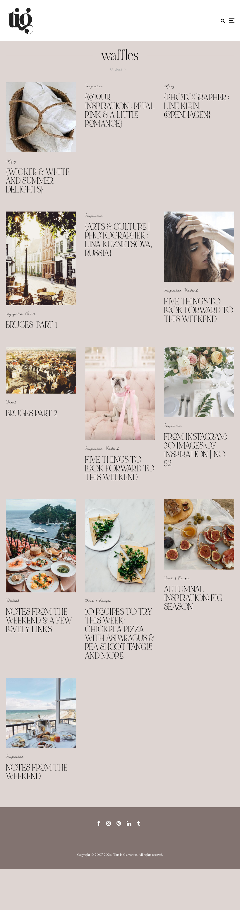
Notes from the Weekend (37, 772)
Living (11, 160)
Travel (30, 313)
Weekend (191, 290)
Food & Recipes (98, 600)
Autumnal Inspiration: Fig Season (193, 598)
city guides (14, 313)
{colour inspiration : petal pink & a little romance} (120, 110)
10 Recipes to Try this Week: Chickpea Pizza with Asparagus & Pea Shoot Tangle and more (119, 633)
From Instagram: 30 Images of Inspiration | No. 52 (195, 450)
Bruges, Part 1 (31, 325)
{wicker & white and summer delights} (38, 181)
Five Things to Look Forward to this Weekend (198, 310)
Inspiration (93, 85)
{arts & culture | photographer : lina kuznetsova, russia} (118, 240)
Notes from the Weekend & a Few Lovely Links (39, 620)
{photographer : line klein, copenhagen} (196, 106)
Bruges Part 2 (31, 413)
